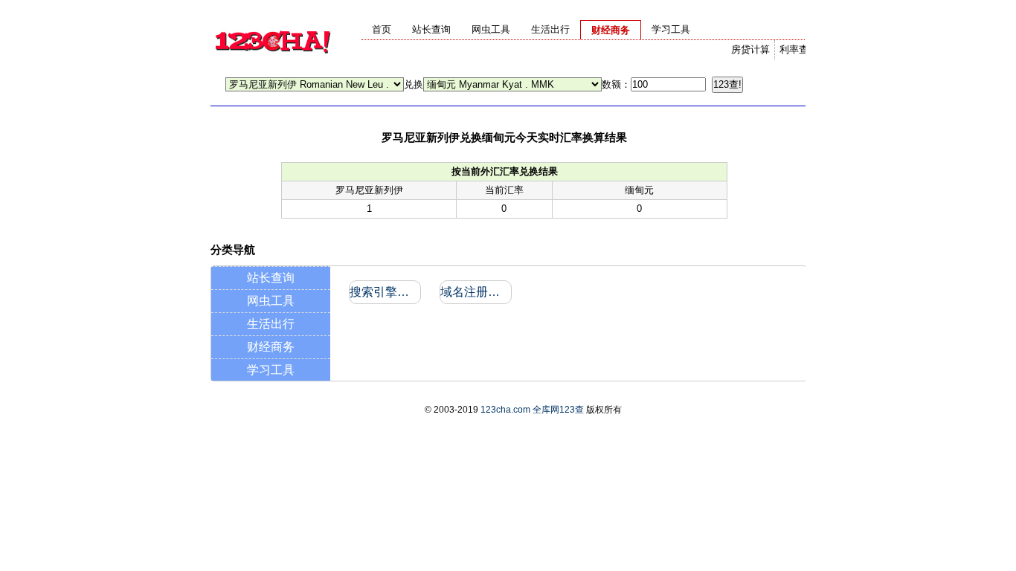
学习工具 (271, 370)
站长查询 (271, 277)
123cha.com (505, 409)
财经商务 (271, 347)
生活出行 (271, 323)
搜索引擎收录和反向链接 (384, 292)
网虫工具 (271, 300)
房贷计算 (750, 49)
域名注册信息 (474, 292)
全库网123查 (558, 409)
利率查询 (798, 49)
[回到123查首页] (272, 63)
